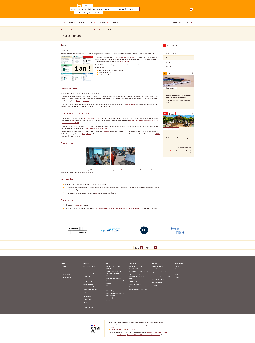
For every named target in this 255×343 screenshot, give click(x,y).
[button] (124, 22)
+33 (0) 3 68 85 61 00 (117, 327)
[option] (178, 92)
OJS (96, 193)
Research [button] (82, 22)
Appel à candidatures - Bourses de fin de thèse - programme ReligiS (178, 97)
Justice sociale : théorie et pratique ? (178, 138)
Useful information (66, 277)
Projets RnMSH (87, 299)
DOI (70, 126)
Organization (64, 269)
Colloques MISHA (88, 297)
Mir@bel (106, 132)
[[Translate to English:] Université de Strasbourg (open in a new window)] (77, 230)
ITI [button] (92, 22)
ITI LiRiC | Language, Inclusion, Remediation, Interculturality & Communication (115, 293)
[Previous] (189, 73)
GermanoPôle (87, 279)
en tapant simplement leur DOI (97, 128)
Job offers (63, 272)
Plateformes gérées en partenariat (139, 289)
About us (63, 266)
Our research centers (89, 266)
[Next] (192, 73)
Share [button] (136, 248)
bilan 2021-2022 (125, 61)
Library (85, 302)
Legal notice (158, 333)
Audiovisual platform (135, 284)
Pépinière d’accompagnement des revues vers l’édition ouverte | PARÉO (138, 276)
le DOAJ (157, 134)
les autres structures (120, 57)
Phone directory (65, 274)
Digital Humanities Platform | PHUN (139, 271)
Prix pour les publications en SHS (161, 277)
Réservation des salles (158, 266)
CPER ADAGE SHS (133, 281)
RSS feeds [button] (149, 248)
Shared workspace (157, 282)
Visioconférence (156, 269)
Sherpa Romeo (86, 134)
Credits (165, 333)
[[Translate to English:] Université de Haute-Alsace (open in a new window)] (111, 230)
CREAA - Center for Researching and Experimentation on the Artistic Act (115, 274)
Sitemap (149, 333)
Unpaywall (86, 101)
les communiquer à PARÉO (70, 123)
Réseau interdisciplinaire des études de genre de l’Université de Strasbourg (93, 274)
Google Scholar (130, 104)
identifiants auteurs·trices (91, 118)
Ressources (78, 205)
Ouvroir (132, 57)
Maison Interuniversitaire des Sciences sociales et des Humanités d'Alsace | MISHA (81, 30)
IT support (154, 285)
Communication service (158, 279)
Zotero (78, 101)
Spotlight (177, 277)
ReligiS (85, 269)
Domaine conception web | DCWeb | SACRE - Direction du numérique (138, 335)
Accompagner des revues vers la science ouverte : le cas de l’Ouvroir (118, 208)
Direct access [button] (176, 22)
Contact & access (179, 266)
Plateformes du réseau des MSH (138, 287)
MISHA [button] (71, 22)
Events (176, 274)
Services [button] (115, 22)
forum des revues (126, 170)
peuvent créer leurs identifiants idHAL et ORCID (144, 121)
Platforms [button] (102, 22)
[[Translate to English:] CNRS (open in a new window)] (144, 230)
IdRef (72, 121)
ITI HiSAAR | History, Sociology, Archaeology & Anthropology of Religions (115, 281)
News (104, 30)
